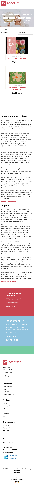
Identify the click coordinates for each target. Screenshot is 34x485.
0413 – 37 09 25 (8, 372)
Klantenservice (9, 422)
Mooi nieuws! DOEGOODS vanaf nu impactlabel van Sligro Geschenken (16, 326)
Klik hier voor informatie (8, 201)
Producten (7, 400)
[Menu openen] (31, 3)
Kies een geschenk (13, 306)
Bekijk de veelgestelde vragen (17, 299)
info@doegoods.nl (8, 376)
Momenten (7, 383)
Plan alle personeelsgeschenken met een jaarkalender (17, 331)
